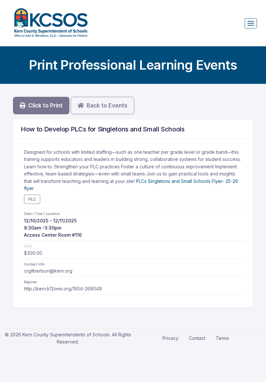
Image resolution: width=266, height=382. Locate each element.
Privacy (170, 338)
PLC (32, 199)
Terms (222, 338)
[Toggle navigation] (251, 23)
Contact (197, 338)
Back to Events (105, 105)
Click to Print (44, 105)
